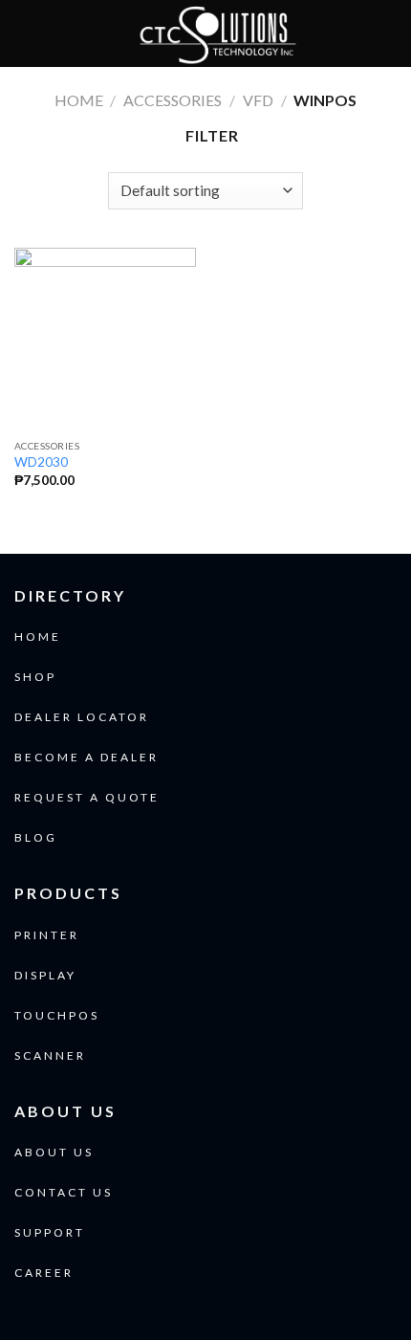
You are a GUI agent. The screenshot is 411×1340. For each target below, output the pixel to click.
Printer (46, 935)
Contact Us (63, 1192)
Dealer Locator (81, 717)
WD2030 (41, 462)
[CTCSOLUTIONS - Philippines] (217, 33)
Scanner (50, 1055)
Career (44, 1272)
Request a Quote (87, 797)
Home (78, 100)
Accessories (172, 100)
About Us (54, 1152)
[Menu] (25, 33)
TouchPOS (56, 1015)
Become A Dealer (86, 757)
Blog (35, 837)
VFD (258, 100)
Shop (35, 677)
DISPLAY (45, 975)
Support (49, 1232)
